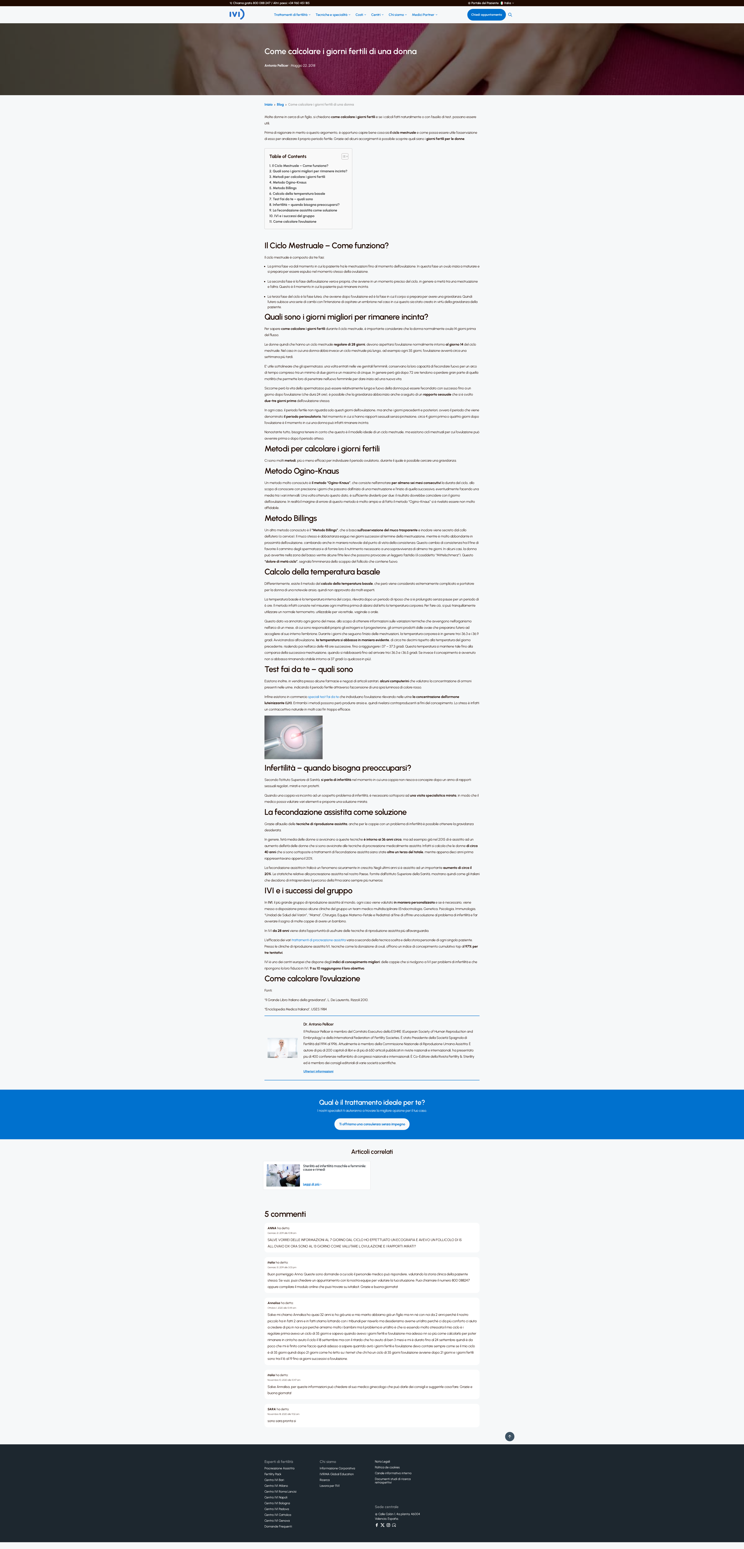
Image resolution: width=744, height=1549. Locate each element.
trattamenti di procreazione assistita (319, 940)
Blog (280, 104)
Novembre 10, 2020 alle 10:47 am (284, 1380)
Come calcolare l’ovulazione (294, 221)
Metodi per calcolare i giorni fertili (299, 177)
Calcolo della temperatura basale (299, 193)
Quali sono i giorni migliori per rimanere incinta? (310, 171)
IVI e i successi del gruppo (294, 216)
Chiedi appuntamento (486, 14)
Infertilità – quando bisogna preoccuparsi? (306, 205)
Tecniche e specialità (331, 14)
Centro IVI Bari (274, 1480)
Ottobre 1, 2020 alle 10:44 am (282, 1308)
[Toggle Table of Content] (343, 156)
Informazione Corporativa (337, 1468)
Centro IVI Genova (277, 1520)
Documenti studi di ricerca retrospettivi (393, 1480)
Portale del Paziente (485, 3)
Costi (359, 14)
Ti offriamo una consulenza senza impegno (372, 1124)
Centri (376, 14)
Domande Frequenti (278, 1526)
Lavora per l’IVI (330, 1486)
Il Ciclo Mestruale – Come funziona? (300, 166)
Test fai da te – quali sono (293, 199)
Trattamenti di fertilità (290, 14)
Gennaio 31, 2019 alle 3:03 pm (282, 1267)
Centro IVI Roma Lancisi (280, 1491)
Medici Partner (423, 14)
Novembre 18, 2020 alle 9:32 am (284, 1414)
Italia (507, 3)
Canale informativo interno (393, 1473)
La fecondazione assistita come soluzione (305, 210)
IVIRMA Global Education (337, 1474)
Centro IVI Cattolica (277, 1515)
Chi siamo (396, 14)
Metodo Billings (285, 188)
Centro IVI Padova (276, 1509)
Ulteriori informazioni (318, 1071)
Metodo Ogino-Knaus (290, 182)
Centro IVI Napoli (275, 1497)
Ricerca (325, 1480)
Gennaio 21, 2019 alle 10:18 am (282, 1233)
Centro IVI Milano (276, 1486)
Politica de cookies (387, 1467)
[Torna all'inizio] (509, 1436)
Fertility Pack (272, 1474)
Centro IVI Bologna (277, 1503)
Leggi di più (311, 1184)
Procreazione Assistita (279, 1468)
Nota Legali (382, 1461)
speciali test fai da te (323, 697)
